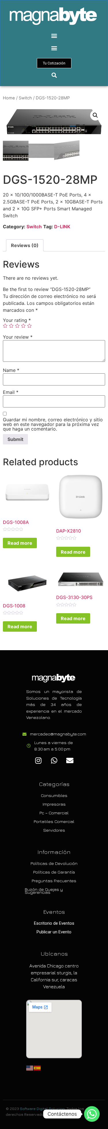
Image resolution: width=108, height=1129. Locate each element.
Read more (19, 543)
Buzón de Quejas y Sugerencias (44, 891)
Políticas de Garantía (54, 872)
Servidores (54, 830)
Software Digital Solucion (42, 1108)
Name (11, 370)
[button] (54, 35)
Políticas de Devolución (54, 863)
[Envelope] (70, 760)
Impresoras (54, 804)
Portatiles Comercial (54, 821)
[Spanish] (37, 1067)
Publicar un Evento (54, 932)
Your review (18, 337)
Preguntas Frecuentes (54, 880)
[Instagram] (38, 760)
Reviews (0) (25, 245)
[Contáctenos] (92, 1114)
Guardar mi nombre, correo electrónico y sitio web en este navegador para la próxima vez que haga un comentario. (53, 424)
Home (9, 98)
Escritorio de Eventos (54, 923)
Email (10, 392)
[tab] (24, 245)
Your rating (17, 320)
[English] (30, 1067)
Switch (25, 98)
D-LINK (62, 226)
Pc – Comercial (54, 812)
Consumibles (54, 795)
